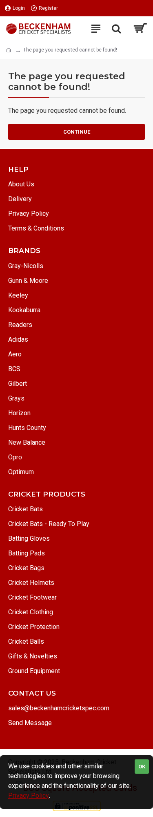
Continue (76, 132)
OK (141, 766)
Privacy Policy (28, 795)
